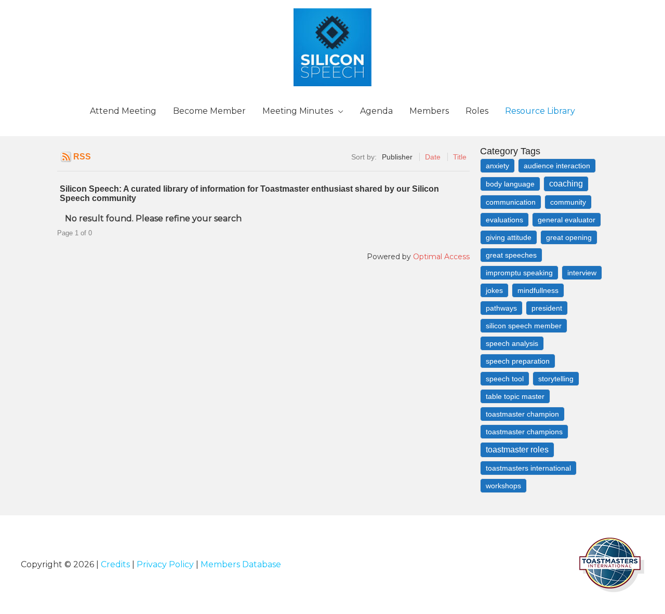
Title (460, 157)
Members (429, 111)
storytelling (556, 379)
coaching (566, 183)
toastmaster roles (517, 449)
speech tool (505, 379)
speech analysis (512, 343)
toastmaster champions (524, 432)
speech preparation (518, 361)
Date (433, 157)
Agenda (376, 111)
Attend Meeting (123, 111)
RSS (82, 156)
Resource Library (540, 111)
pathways (501, 308)
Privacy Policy (165, 564)
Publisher (397, 157)
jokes (494, 290)
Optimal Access (441, 256)
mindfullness (537, 290)
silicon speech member (524, 326)
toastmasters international (528, 468)
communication (511, 202)
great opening (569, 237)
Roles (477, 111)
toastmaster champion (522, 414)
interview (581, 273)
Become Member (209, 111)
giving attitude (508, 237)
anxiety (497, 166)
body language (510, 184)
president (546, 308)
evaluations (504, 220)
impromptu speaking (519, 273)
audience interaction (557, 166)
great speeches (511, 255)
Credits (115, 564)
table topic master (515, 396)
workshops (503, 486)
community (568, 202)
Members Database (241, 564)
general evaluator (566, 220)
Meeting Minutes (297, 111)
